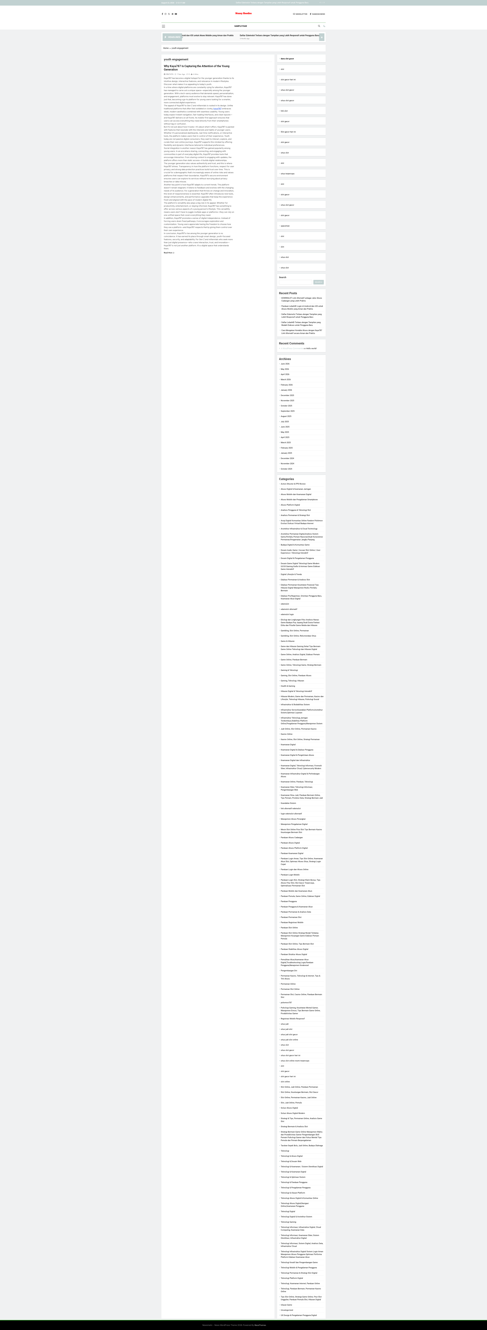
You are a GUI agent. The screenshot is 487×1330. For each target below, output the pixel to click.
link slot (284, 111)
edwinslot (285, 604)
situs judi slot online (289, 1040)
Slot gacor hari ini (288, 132)
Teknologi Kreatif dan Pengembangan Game (299, 1262)
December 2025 (287, 395)
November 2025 (287, 400)
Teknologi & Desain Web (291, 1161)
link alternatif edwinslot (291, 808)
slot (282, 69)
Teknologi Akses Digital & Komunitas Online (299, 1198)
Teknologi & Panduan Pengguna (294, 1182)
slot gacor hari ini (288, 79)
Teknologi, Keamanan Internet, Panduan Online (300, 1283)
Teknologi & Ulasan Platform (293, 1193)
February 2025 (287, 448)
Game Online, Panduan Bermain (294, 660)
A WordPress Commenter (292, 348)
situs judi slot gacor (289, 1034)
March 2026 (286, 379)
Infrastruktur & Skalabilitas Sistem (295, 704)
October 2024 (286, 469)
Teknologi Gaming (288, 1222)
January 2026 (286, 390)
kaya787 (217, 108)
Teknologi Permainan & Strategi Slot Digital (299, 1273)
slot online (285, 1082)
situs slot (285, 153)
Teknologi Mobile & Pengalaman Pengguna (299, 1267)
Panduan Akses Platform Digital (294, 848)
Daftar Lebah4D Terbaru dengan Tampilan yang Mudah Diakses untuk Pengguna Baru (231, 35)
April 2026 (285, 374)
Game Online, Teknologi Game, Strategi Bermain (301, 665)
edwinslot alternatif (289, 609)
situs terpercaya (287, 174)
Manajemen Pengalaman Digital (294, 824)
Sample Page (240, 26)
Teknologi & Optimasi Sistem (293, 1177)
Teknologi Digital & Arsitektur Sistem (296, 1217)
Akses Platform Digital (290, 505)
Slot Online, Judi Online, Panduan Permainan (299, 1087)
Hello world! (311, 348)
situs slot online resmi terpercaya (295, 1061)
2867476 (169, 74)
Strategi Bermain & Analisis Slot (294, 1126)
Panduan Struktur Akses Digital (294, 954)
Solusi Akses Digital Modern (293, 1113)
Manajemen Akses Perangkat (293, 819)
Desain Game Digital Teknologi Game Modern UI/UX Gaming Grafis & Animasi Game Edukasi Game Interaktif (300, 566)
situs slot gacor (287, 90)
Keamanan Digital (288, 744)
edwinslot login (287, 614)
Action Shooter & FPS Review (293, 484)
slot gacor (285, 121)
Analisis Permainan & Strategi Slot (295, 515)
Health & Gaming (288, 686)
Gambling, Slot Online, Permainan (295, 631)
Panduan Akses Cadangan (292, 837)
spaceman (285, 226)
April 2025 (285, 437)
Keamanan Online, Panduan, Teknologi (297, 782)
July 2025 (285, 421)
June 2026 (285, 364)
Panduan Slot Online (289, 928)
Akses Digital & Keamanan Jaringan (296, 489)
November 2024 (287, 463)
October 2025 (286, 406)
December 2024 (287, 458)
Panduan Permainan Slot (291, 917)
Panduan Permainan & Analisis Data (296, 912)
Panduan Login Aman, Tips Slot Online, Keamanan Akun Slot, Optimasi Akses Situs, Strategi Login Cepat (302, 861)
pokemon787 (286, 1002)
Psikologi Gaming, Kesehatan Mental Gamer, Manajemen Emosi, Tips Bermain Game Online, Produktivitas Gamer (300, 1011)
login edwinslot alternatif (291, 814)
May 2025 (285, 432)
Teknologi (285, 1151)
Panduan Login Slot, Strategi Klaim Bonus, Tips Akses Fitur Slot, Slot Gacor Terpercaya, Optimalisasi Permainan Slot (300, 883)
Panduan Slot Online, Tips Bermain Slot (297, 944)
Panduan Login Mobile (290, 875)
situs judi (285, 1024)
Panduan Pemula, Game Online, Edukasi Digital (300, 896)
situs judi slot (286, 1029)
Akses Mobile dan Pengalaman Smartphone (299, 499)
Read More (168, 252)
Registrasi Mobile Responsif (293, 1019)
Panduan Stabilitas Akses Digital (294, 949)
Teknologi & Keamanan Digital (293, 1172)
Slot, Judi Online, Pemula (291, 1103)
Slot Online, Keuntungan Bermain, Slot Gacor (299, 1092)
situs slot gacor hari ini (290, 1055)
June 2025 (285, 427)
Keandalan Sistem (288, 803)
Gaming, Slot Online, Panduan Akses (296, 675)
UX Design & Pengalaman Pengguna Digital (299, 1315)
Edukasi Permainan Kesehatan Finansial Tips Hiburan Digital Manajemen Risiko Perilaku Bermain (300, 588)
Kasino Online (286, 734)
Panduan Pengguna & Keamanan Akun (297, 907)
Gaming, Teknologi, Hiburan (292, 681)
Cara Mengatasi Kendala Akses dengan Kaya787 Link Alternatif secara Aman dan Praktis (316, 35)
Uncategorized (287, 1310)
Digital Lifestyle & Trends (291, 574)
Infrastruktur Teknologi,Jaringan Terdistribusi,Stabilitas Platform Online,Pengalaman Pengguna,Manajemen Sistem (301, 721)
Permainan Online (288, 984)
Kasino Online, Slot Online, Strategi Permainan (300, 739)
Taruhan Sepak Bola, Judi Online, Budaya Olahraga (302, 1145)
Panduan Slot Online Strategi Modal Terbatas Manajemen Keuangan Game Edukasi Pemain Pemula (300, 936)
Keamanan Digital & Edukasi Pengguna (297, 750)
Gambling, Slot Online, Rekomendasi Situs (298, 636)
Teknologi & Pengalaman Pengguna (295, 1188)
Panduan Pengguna (289, 901)
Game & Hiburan (287, 641)
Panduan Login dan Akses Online (294, 869)
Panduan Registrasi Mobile (292, 922)
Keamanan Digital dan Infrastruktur (295, 760)
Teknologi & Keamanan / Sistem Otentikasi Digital (302, 1166)
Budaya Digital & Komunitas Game (295, 545)
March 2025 (286, 442)
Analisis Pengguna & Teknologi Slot (296, 510)
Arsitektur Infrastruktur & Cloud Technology (299, 529)
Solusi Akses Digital (289, 1108)
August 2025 (286, 416)
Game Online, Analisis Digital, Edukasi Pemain (300, 654)
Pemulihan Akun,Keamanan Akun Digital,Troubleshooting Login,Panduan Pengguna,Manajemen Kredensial (297, 962)
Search (282, 277)
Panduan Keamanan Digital (292, 853)
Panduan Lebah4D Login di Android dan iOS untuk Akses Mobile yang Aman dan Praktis (271, 3)
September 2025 (287, 411)
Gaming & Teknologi (289, 670)
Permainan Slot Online (290, 989)
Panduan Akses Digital (290, 843)
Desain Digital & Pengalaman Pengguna (297, 558)
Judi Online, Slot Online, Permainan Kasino (299, 729)
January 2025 (286, 453)
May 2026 (285, 369)
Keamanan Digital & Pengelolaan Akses (297, 755)
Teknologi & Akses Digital (292, 1156)
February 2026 (287, 385)
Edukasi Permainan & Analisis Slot (295, 580)
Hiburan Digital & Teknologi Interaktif (296, 691)
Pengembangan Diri (289, 970)
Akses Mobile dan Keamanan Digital (296, 494)
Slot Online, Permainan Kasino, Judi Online (299, 1097)
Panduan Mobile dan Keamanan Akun (296, 891)
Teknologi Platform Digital (292, 1278)
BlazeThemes (260, 1325)
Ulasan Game (286, 1305)
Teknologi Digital (288, 1211)
